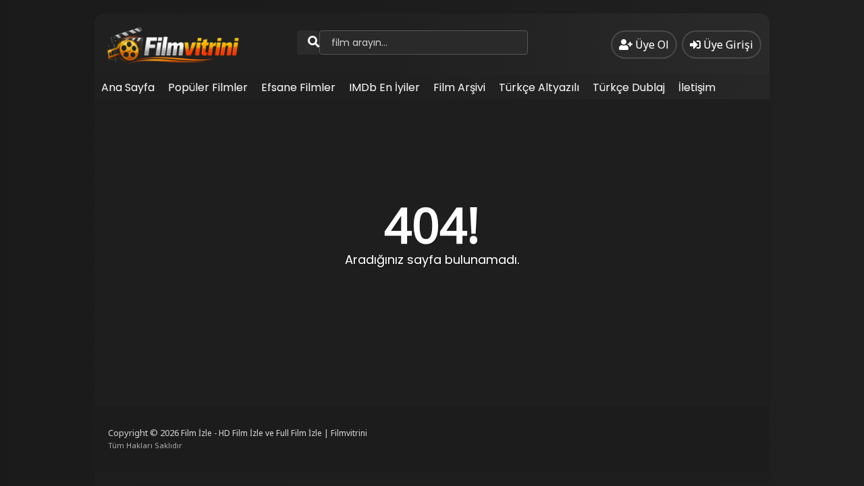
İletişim (697, 87)
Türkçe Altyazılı (539, 87)
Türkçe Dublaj (629, 87)
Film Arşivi (459, 87)
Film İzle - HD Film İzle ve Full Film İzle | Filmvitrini (274, 433)
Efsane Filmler (298, 87)
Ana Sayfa (128, 87)
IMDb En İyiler (384, 87)
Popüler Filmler (208, 87)
